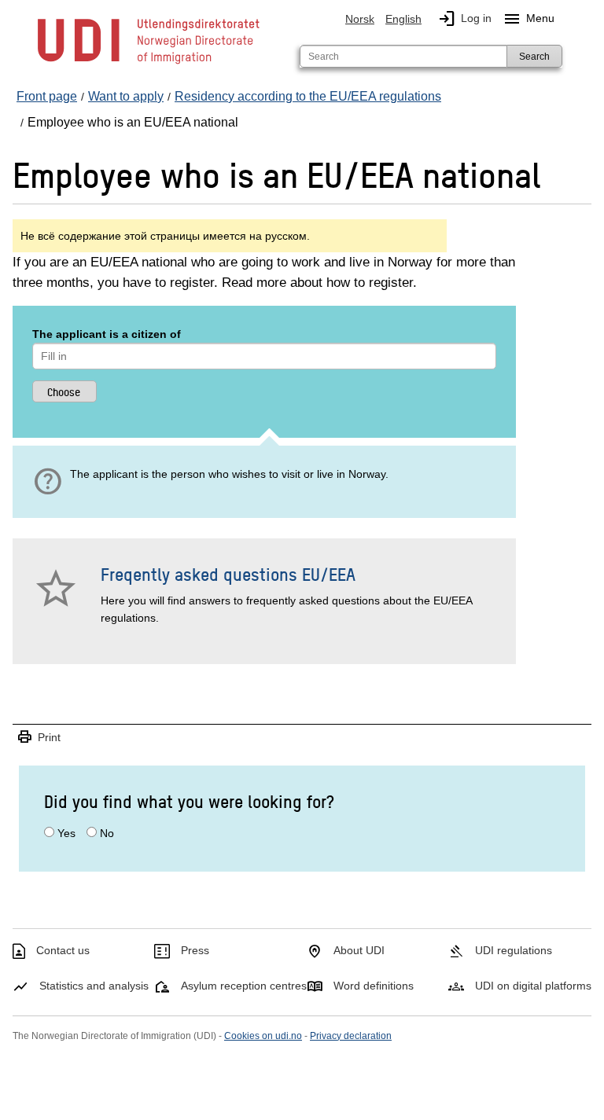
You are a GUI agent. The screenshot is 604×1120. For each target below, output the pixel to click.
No (107, 833)
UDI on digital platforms (533, 985)
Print (39, 738)
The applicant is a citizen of (106, 334)
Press (195, 950)
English (403, 19)
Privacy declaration (351, 1035)
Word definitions (373, 985)
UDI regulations (513, 950)
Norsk (359, 19)
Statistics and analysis (94, 985)
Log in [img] (464, 19)
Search (534, 56)
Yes (66, 833)
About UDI (359, 950)
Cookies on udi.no (263, 1035)
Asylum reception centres (244, 985)
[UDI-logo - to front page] (149, 63)
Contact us (63, 950)
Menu (528, 19)
